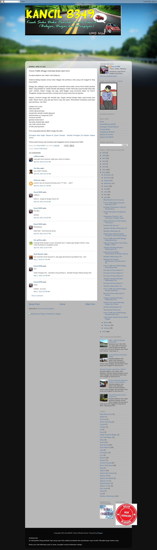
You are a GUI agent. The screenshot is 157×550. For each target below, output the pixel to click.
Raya (101, 468)
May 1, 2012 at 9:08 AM (42, 275)
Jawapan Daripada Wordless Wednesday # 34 (113, 279)
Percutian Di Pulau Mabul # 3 (113, 273)
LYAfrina (37, 156)
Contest (102, 424)
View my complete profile (108, 76)
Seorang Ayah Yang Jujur (112, 310)
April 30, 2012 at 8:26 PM (42, 201)
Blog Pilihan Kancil (106, 414)
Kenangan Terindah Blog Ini (109, 127)
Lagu (101, 450)
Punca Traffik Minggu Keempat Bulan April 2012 (113, 203)
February (107, 325)
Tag (101, 493)
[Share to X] (69, 146)
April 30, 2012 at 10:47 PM (43, 247)
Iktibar (102, 440)
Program (103, 460)
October (107, 180)
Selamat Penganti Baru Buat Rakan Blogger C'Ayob (115, 243)
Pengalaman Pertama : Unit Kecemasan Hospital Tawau (113, 217)
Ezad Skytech (39, 254)
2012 (104, 172)
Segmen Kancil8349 (106, 137)
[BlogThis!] (67, 146)
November (107, 178)
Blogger (100, 533)
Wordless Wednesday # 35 (112, 256)
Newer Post (34, 304)
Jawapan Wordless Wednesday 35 (115, 228)
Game (102, 432)
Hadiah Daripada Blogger (108, 435)
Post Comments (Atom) (46, 308)
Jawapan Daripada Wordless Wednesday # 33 (113, 298)
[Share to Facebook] (71, 146)
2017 (104, 158)
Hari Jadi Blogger (106, 437)
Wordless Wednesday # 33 (112, 307)
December (107, 175)
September (108, 183)
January (107, 328)
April (105, 197)
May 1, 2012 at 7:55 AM (42, 259)
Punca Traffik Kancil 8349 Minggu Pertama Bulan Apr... (114, 289)
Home (62, 304)
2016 (104, 161)
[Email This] (65, 146)
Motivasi (102, 458)
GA (101, 429)
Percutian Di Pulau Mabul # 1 (113, 283)
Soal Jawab (104, 488)
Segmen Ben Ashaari (107, 473)
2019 (104, 155)
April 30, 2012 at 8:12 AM (42, 174)
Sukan (102, 491)
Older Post (90, 304)
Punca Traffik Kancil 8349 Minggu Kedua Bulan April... (114, 266)
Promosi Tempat (105, 463)
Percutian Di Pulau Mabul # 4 (113, 270)
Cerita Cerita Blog (106, 422)
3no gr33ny (38, 240)
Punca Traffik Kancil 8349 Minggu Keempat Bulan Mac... (114, 313)
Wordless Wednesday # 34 (112, 286)
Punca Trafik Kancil (40, 148)
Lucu (101, 455)
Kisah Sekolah (104, 447)
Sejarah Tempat (105, 486)
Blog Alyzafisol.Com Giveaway (113, 200)
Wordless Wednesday (107, 496)
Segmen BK (104, 476)
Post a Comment (37, 295)
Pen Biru (37, 168)
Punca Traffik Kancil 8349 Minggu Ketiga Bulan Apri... (114, 239)
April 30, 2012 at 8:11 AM (42, 162)
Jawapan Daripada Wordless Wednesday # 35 (113, 248)
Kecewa (102, 442)
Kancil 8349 (38, 192)
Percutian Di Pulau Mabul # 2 (113, 276)
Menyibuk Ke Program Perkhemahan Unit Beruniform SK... (114, 261)
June (106, 192)
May (105, 194)
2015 (104, 164)
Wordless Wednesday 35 (111, 231)
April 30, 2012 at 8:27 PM (42, 233)
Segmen (103, 470)
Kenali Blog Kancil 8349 (108, 124)
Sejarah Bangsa (105, 483)
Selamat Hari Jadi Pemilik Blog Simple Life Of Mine (113, 303)
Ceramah (103, 419)
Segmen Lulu (104, 481)
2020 (104, 153)
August (106, 186)
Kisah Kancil (104, 445)
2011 (104, 331)
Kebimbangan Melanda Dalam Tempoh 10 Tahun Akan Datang (115, 234)
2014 (104, 167)
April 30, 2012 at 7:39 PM (42, 186)
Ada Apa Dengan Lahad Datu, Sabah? (113, 369)
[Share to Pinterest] (73, 146)
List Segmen (104, 452)
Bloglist (102, 417)
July (105, 189)
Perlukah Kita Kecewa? (111, 225)
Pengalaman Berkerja (107, 132)
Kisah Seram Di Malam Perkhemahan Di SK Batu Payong (115, 253)
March (106, 322)
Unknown (37, 180)
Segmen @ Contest (106, 134)
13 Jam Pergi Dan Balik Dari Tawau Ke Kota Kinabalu (118, 381)
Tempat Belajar (105, 129)
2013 (104, 169)
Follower (103, 427)
